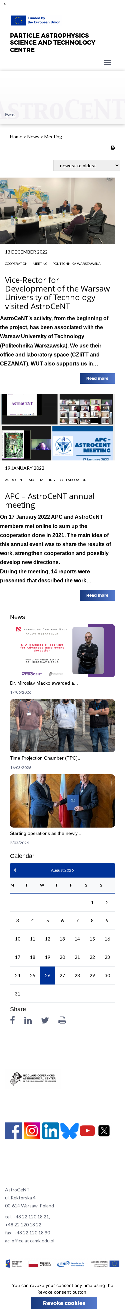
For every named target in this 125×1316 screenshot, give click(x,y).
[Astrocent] (36, 18)
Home (16, 136)
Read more (97, 378)
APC (32, 480)
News (33, 136)
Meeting (40, 264)
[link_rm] (62, 661)
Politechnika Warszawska (77, 264)
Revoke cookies (64, 1303)
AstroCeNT (14, 480)
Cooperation (16, 264)
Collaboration (73, 480)
